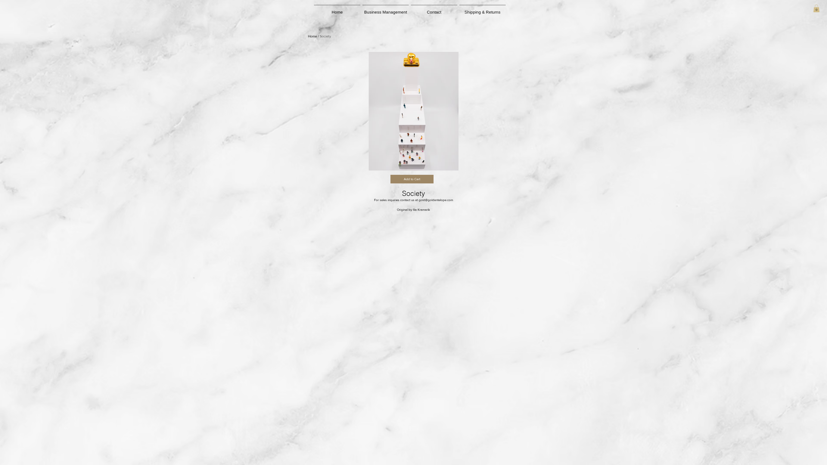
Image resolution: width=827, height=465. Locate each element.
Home (312, 36)
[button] (816, 8)
